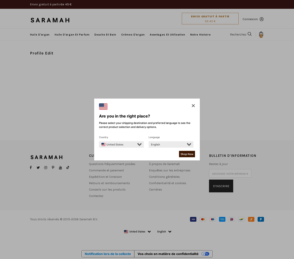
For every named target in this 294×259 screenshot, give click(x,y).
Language (154, 137)
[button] (193, 105)
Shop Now (187, 154)
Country (103, 137)
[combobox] (112, 144)
